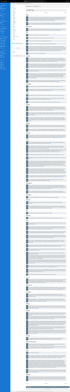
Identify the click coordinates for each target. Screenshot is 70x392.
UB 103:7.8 (63, 192)
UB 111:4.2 (63, 130)
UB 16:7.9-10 (53, 318)
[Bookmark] (16, 56)
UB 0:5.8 (63, 232)
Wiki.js (52, 391)
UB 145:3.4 (43, 53)
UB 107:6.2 (54, 43)
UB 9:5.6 (32, 242)
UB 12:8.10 (62, 95)
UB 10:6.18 (62, 154)
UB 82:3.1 (55, 61)
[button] (67, 1)
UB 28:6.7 (42, 166)
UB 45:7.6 (37, 352)
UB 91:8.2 (61, 24)
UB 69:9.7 (34, 296)
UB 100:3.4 (63, 126)
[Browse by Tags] (46, 1)
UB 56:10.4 (61, 86)
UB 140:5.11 (61, 137)
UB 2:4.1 (50, 143)
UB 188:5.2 (48, 180)
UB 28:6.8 (64, 172)
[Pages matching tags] (22, 43)
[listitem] (18, 7)
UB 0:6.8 (51, 228)
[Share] (18, 56)
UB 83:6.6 (45, 301)
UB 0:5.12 (59, 339)
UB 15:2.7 (59, 30)
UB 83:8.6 (35, 77)
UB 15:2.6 (63, 289)
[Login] (69, 1)
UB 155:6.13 (55, 274)
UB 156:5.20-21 (52, 347)
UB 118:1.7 (33, 114)
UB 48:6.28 (59, 357)
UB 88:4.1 (54, 20)
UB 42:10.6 (43, 282)
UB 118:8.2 (60, 50)
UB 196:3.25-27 (35, 333)
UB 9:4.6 (52, 237)
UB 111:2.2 (42, 271)
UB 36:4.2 (56, 197)
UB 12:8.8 (59, 246)
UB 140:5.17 (62, 176)
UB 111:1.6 (56, 266)
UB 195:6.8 (50, 90)
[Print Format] (20, 56)
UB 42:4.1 (49, 99)
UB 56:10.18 (58, 102)
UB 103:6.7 (50, 188)
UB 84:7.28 (57, 81)
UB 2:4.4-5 (58, 151)
